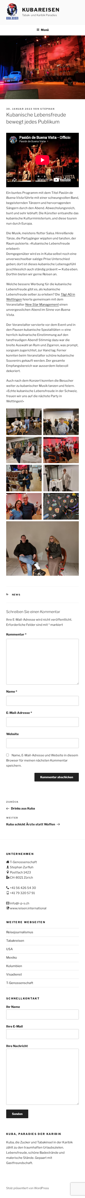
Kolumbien (14, 966)
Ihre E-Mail (14, 1026)
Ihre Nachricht (17, 1046)
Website (12, 734)
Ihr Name (13, 1007)
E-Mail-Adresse (19, 713)
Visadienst (14, 974)
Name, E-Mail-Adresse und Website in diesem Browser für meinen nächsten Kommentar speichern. (42, 760)
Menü (45, 30)
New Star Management (42, 304)
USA (9, 949)
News (16, 594)
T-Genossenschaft (19, 983)
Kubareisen (41, 10)
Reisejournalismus (19, 932)
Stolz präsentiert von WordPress (27, 1188)
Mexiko (11, 957)
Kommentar (16, 634)
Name (11, 691)
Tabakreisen (15, 941)
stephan (47, 108)
